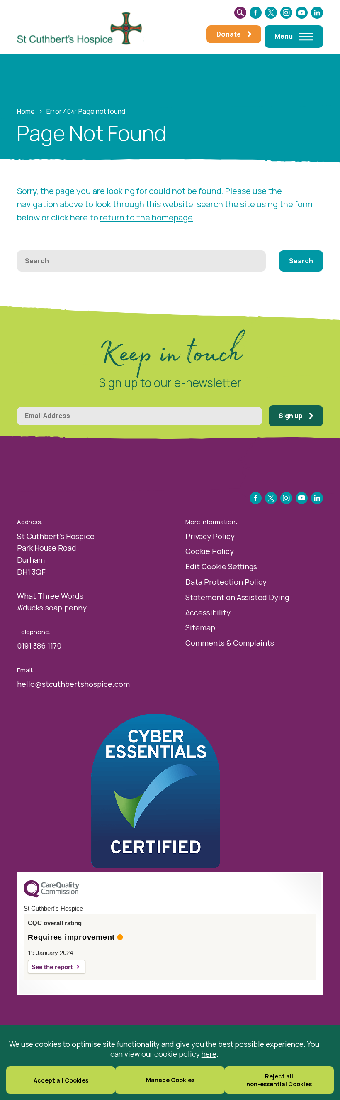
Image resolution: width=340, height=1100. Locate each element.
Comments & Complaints (229, 643)
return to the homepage (146, 217)
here (209, 1054)
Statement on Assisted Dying (237, 597)
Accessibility (208, 612)
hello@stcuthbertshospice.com (73, 684)
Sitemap (200, 627)
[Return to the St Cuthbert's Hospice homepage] (83, 27)
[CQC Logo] (51, 895)
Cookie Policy (209, 551)
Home (26, 111)
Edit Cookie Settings (221, 566)
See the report (52, 966)
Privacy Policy (210, 536)
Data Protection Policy (226, 582)
